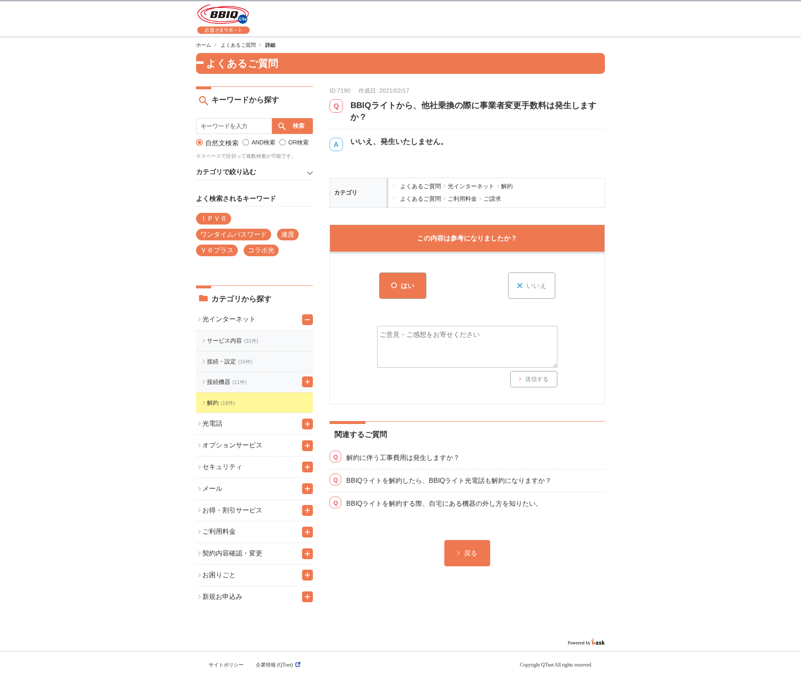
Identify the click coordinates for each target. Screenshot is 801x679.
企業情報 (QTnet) (274, 665)
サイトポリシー (226, 665)
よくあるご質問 (238, 45)
